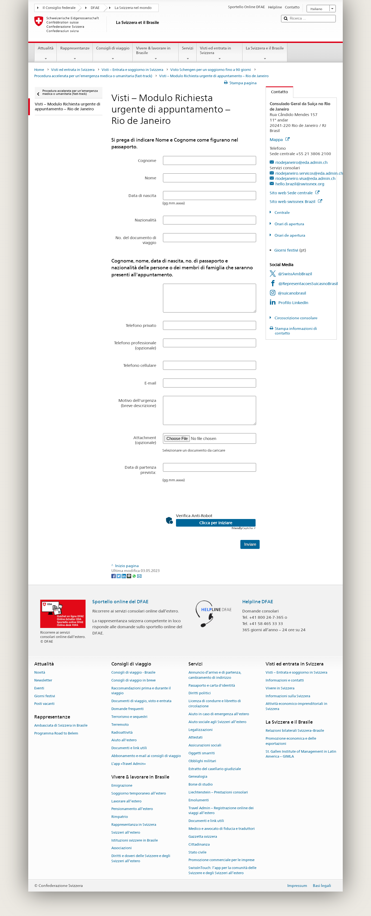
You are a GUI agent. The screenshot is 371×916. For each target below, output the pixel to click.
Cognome (147, 160)
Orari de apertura (289, 235)
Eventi (39, 688)
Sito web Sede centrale (292, 192)
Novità (39, 672)
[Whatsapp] (134, 576)
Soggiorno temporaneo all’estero (138, 793)
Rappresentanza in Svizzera (133, 825)
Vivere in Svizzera (280, 688)
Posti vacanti (44, 704)
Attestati (195, 738)
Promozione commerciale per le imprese (221, 860)
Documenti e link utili (129, 748)
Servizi (187, 48)
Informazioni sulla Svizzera (288, 696)
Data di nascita (142, 195)
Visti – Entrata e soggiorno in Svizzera (132, 70)
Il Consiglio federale (59, 8)
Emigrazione (121, 785)
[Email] (139, 576)
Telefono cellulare (139, 365)
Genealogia (197, 777)
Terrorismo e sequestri (129, 717)
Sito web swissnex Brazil (293, 201)
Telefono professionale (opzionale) (135, 345)
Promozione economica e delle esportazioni (291, 741)
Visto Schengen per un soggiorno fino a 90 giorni (210, 70)
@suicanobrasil (292, 293)
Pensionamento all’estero (132, 809)
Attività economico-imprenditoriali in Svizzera (296, 706)
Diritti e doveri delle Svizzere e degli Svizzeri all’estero (140, 858)
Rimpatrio (119, 817)
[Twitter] (119, 576)
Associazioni (121, 848)
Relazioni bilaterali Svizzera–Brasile (295, 731)
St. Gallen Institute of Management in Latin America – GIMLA (301, 754)
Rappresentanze (75, 48)
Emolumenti (198, 800)
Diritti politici (199, 693)
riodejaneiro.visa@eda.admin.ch (305, 178)
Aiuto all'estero (124, 740)
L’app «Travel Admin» (128, 764)
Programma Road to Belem (56, 733)
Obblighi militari (202, 761)
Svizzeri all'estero (125, 832)
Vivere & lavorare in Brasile (153, 50)
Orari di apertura (289, 224)
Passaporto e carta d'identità (211, 685)
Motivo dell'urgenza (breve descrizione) (137, 403)
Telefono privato (141, 325)
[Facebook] (114, 576)
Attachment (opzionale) (144, 440)
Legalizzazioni (200, 730)
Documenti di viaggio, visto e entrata (141, 701)
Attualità (46, 48)
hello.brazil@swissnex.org (299, 183)
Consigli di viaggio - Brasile (133, 672)
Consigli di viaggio (113, 48)
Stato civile (197, 852)
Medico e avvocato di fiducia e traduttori (221, 829)
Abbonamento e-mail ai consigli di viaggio (146, 756)
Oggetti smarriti (201, 753)
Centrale (282, 212)
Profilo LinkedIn (293, 302)
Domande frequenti (127, 709)
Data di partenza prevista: (140, 470)
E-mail (150, 383)
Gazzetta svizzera (202, 836)
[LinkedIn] (124, 576)
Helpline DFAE (257, 601)
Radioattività (122, 732)
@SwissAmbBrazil (295, 273)
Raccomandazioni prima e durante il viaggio (141, 690)
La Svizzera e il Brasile (265, 48)
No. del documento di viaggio (135, 240)
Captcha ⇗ (244, 528)
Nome (150, 177)
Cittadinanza (199, 844)
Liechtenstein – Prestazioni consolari (218, 792)
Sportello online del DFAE (120, 601)
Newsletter (43, 680)
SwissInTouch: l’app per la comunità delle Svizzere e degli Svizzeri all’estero (222, 870)
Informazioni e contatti (285, 680)
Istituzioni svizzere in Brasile (134, 840)
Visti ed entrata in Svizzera (215, 50)
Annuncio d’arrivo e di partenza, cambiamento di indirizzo (214, 675)
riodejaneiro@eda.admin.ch (301, 162)
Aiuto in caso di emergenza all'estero (218, 714)
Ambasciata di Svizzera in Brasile (60, 726)
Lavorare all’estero (126, 801)
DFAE (95, 8)
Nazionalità (145, 220)
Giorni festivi (286, 250)
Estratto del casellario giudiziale (214, 769)
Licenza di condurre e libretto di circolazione (214, 703)
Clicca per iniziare (215, 522)
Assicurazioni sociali (204, 745)
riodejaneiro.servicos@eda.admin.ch (309, 173)
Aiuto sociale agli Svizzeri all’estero (217, 722)
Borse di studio (200, 784)
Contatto (277, 91)
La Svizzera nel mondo (133, 8)
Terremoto (120, 725)
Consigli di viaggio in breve (133, 680)
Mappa (277, 139)
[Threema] (129, 576)
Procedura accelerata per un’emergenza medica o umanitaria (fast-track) (93, 76)
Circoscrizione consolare (295, 318)
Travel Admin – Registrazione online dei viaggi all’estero (221, 810)
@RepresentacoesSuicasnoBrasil (308, 283)
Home (39, 70)
